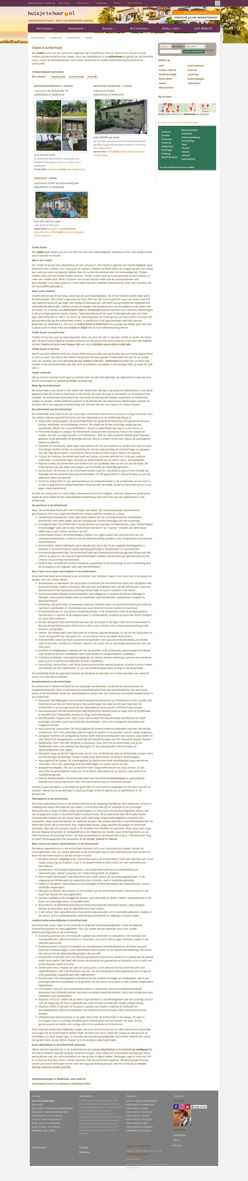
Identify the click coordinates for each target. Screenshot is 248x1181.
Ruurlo (58, 767)
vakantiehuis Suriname (139, 1126)
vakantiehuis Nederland (140, 1104)
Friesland (166, 142)
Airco (176, 1140)
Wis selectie (38, 76)
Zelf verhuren (135, 3)
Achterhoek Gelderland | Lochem (112, 85)
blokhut (140, 265)
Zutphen (65, 859)
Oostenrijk (94, 309)
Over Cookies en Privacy (46, 1126)
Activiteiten (83, 3)
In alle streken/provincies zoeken (177, 167)
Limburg (165, 153)
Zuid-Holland (188, 158)
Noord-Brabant (169, 157)
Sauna (162, 83)
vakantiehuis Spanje (137, 1115)
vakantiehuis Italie (136, 1123)
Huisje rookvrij (167, 70)
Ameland (166, 131)
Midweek (84, 1152)
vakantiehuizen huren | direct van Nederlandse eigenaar (60, 20)
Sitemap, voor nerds (43, 1130)
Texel (184, 144)
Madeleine (179, 1129)
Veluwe (91, 839)
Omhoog (176, 1145)
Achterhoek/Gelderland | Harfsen (53, 85)
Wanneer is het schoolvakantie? (50, 1111)
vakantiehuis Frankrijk (139, 1111)
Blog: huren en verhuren (46, 1123)
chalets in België (78, 327)
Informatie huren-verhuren (47, 1115)
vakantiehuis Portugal (139, 1119)
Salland (100, 839)
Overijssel (187, 133)
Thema (117, 3)
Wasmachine (166, 87)
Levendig (193, 74)
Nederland (56, 37)
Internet (192, 70)
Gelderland (167, 146)
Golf (161, 65)
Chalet (89, 37)
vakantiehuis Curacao (138, 1130)
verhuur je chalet (67, 380)
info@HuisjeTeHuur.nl (137, 1154)
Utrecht (185, 148)
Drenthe (165, 135)
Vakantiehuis (38, 37)
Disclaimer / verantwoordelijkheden (52, 1108)
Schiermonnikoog (191, 137)
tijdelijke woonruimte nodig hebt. (112, 344)
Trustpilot (179, 1100)
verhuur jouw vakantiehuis (141, 1100)
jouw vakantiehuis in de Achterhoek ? (121, 1049)
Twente (113, 839)
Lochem (53, 897)
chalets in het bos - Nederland (100, 360)
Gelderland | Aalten (45, 178)
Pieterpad (61, 700)
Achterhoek (73, 37)
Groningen (166, 149)
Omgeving (101, 3)
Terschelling (188, 140)
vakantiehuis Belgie (137, 1108)
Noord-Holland (189, 130)
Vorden (104, 828)
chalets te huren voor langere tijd (60, 344)
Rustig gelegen (196, 78)
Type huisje (64, 3)
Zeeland (186, 155)
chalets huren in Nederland (92, 324)
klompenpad (117, 778)
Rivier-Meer (165, 78)
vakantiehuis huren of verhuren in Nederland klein (61, 1083)
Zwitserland (70, 309)
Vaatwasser (194, 83)
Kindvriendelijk (167, 74)
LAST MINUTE (203, 28)
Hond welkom (196, 65)
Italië (81, 309)
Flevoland (166, 139)
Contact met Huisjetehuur (47, 1119)
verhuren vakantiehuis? (138, 1145)
